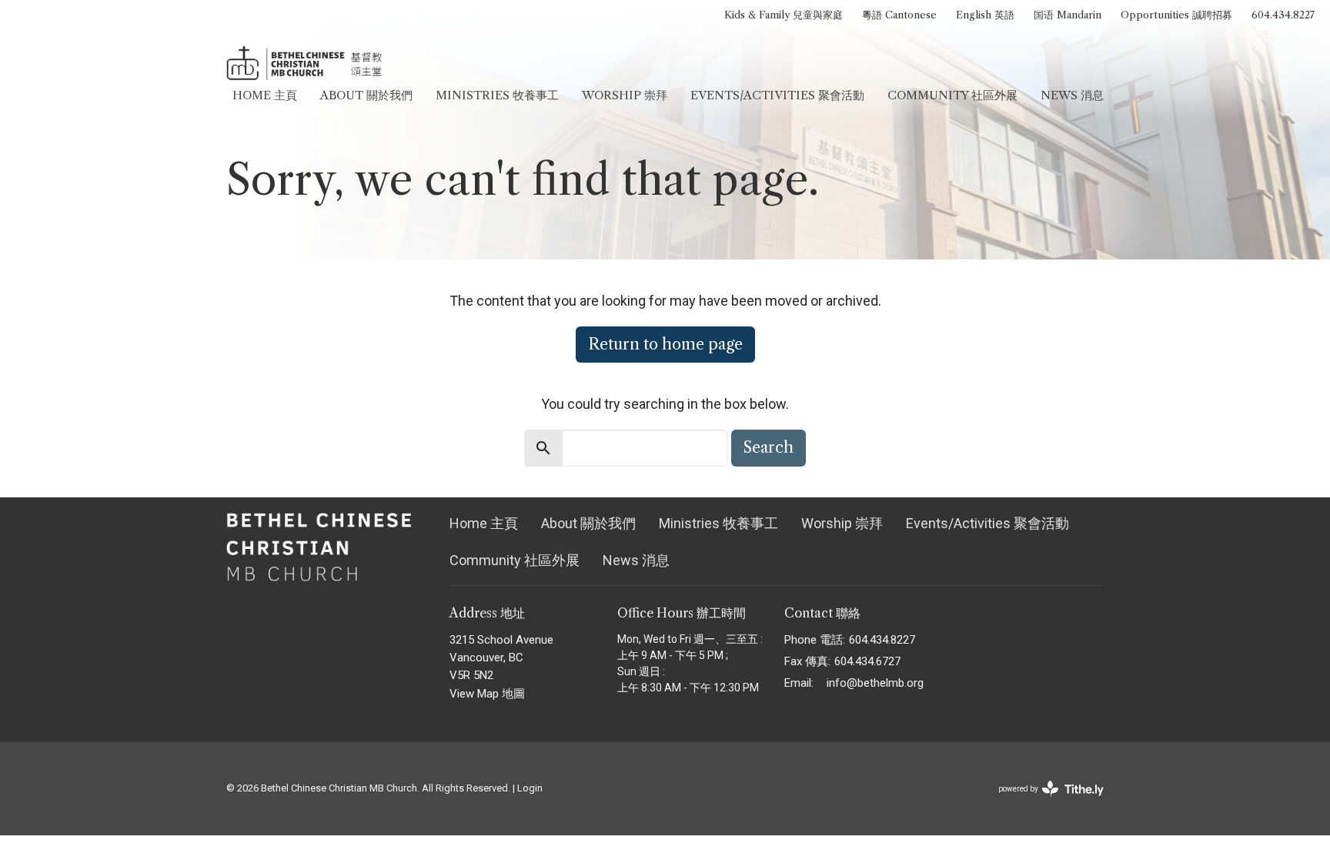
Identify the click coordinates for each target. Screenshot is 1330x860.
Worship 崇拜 (624, 95)
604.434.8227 (1283, 14)
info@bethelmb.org (875, 683)
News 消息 (1072, 95)
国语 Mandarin (1067, 14)
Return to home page (665, 344)
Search (769, 447)
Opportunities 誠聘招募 (1176, 14)
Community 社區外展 (952, 95)
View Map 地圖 (487, 694)
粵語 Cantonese (899, 14)
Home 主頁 (264, 95)
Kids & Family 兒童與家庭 (783, 14)
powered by (1042, 802)
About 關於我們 (366, 95)
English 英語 (985, 14)
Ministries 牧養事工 (497, 95)
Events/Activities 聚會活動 (777, 95)
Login (530, 788)
